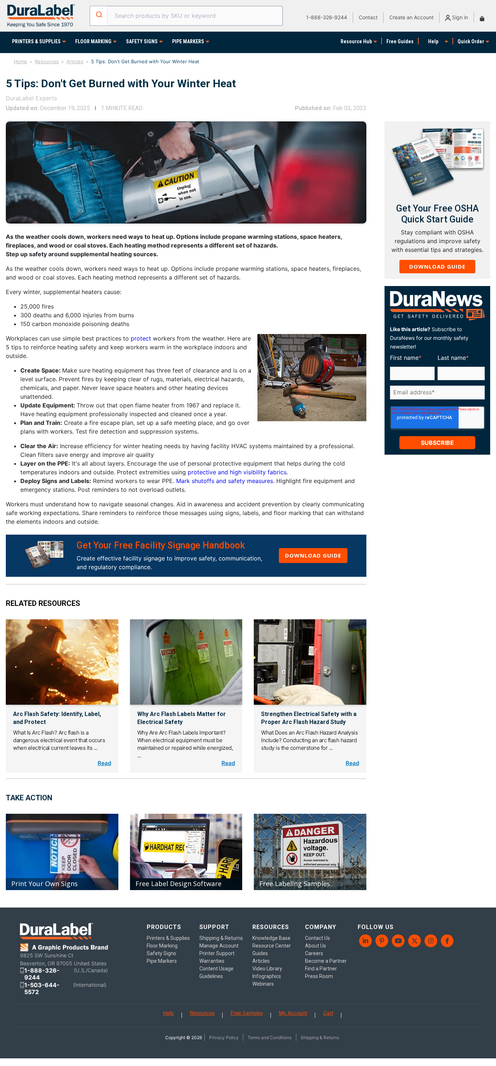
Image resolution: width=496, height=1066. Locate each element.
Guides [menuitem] (260, 953)
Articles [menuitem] (261, 961)
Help (433, 41)
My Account (293, 1013)
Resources (47, 61)
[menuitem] (366, 940)
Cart (328, 1013)
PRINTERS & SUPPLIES (36, 41)
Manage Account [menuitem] (219, 946)
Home (20, 61)
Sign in (459, 17)
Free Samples (247, 1013)
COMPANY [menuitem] (320, 927)
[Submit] (98, 15)
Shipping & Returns (320, 1037)
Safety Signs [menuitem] (161, 953)
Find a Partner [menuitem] (321, 969)
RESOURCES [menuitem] (270, 927)
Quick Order (471, 41)
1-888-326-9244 (326, 17)
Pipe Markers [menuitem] (162, 961)
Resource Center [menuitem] (271, 946)
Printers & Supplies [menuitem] (168, 938)
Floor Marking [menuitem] (162, 946)
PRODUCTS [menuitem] (164, 927)
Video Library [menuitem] (267, 969)
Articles (75, 61)
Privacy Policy (224, 1037)
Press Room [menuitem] (319, 976)
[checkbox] (436, 404)
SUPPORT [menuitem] (214, 927)
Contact (368, 17)
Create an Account (411, 17)
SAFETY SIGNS (142, 41)
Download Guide (313, 555)
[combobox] (186, 16)
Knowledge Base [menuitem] (271, 938)
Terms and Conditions (270, 1037)
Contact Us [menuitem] (317, 938)
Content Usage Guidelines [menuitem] (216, 972)
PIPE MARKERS (188, 41)
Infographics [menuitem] (266, 976)
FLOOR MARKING (93, 41)
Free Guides (400, 41)
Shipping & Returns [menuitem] (221, 938)
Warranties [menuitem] (211, 961)
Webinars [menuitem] (263, 984)
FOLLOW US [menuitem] (376, 927)
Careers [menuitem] (314, 953)
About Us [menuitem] (315, 946)
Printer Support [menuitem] (217, 953)
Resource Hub (356, 41)
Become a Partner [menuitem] (326, 961)
